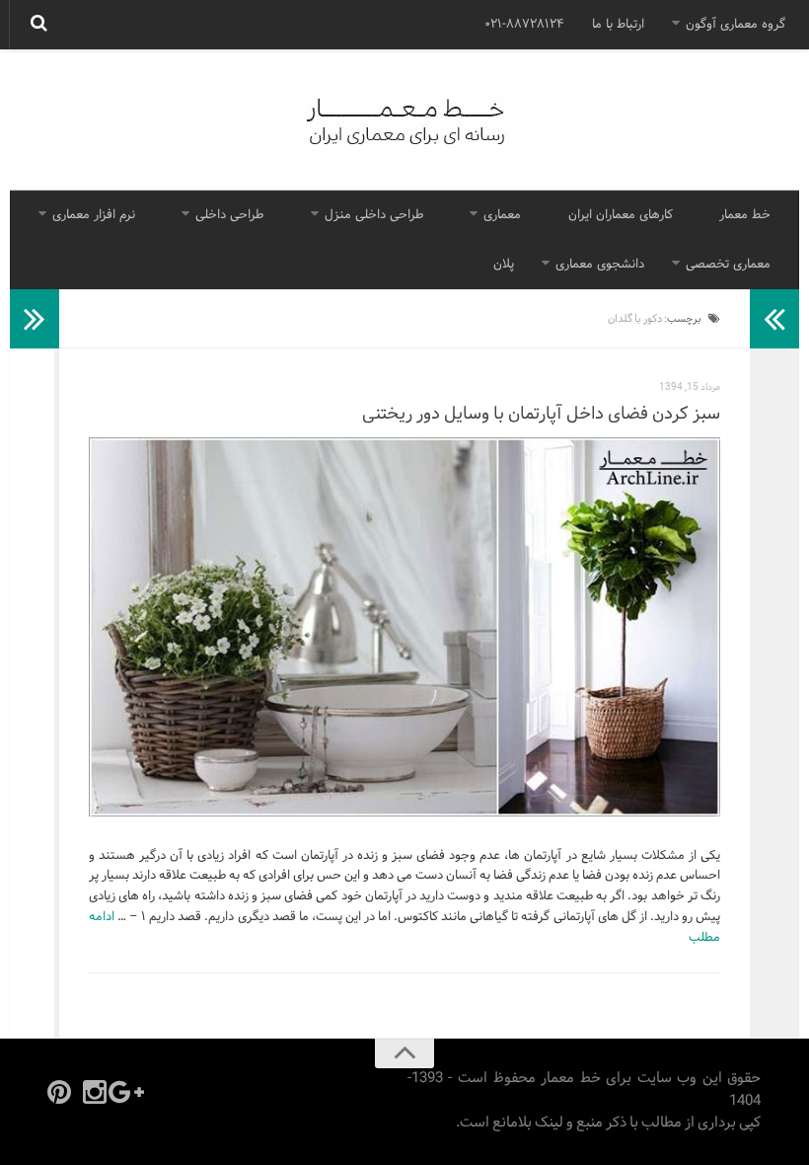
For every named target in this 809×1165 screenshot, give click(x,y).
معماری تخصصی (728, 264)
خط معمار (745, 215)
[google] (130, 1092)
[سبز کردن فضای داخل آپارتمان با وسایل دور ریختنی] (404, 626)
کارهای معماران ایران (620, 215)
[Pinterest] (59, 1092)
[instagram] (95, 1092)
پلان (503, 264)
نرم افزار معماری (93, 215)
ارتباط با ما (618, 25)
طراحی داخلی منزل (374, 215)
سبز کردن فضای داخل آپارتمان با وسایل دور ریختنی (541, 414)
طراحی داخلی (229, 215)
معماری (502, 215)
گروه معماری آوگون (735, 25)
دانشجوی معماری (599, 264)
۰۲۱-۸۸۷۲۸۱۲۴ (524, 25)
